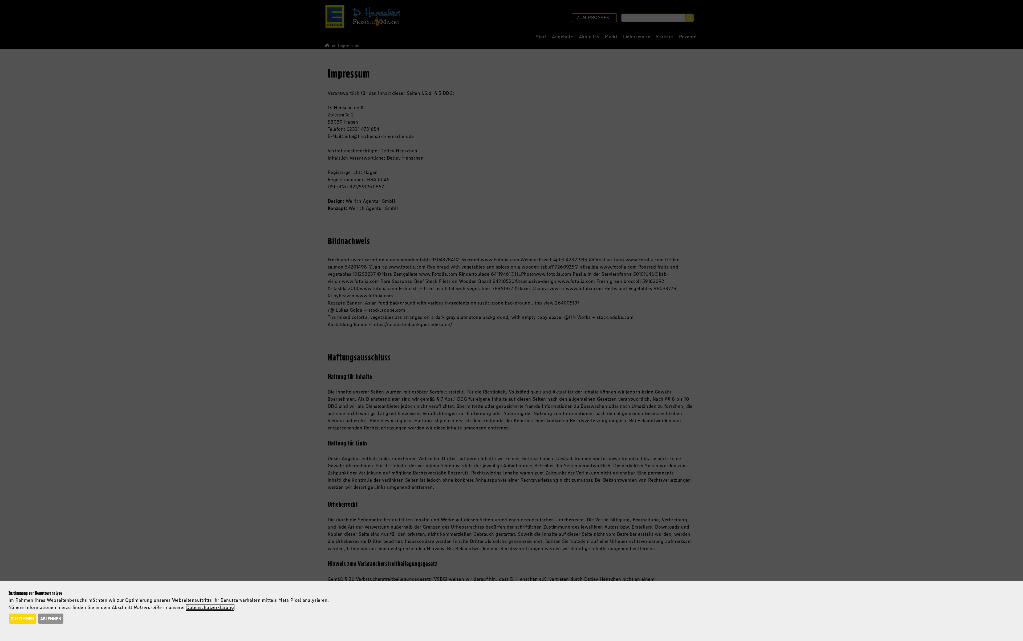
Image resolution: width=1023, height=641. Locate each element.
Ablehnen (50, 618)
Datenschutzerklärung (210, 607)
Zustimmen (22, 618)
